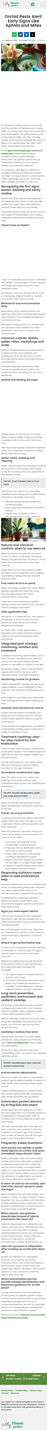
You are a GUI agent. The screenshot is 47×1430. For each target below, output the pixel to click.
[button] (32, 4)
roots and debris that (18, 1042)
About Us (15, 1393)
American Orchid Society (32, 1314)
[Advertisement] (23, 99)
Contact (5, 1393)
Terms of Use (36, 1390)
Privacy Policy (7, 1390)
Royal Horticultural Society (14, 1317)
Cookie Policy (22, 1390)
